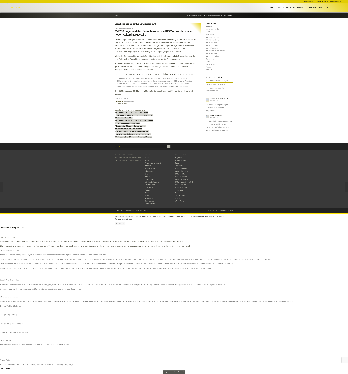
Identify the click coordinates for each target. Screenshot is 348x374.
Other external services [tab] (9, 297)
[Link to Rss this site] (339, 7)
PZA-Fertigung (150, 168)
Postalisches (210, 64)
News (131, 28)
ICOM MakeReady (212, 48)
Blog (116, 15)
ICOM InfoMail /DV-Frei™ (219, 99)
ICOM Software (211, 53)
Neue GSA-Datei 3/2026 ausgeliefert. (217, 81)
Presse (208, 67)
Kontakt (147, 193)
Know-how (210, 59)
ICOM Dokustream (213, 40)
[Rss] (188, 146)
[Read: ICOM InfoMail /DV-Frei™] (207, 99)
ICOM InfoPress (212, 45)
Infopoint (148, 166)
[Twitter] (179, 146)
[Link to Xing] (337, 7)
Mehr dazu (121, 223)
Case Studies (150, 179)
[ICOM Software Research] (13, 7)
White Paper (210, 70)
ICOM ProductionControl (215, 51)
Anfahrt (147, 160)
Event (116, 28)
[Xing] (184, 146)
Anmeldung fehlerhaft (153, 163)
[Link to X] (334, 7)
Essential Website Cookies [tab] (10, 250)
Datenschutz (149, 201)
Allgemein (210, 26)
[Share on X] (117, 106)
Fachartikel (210, 34)
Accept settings (168, 372)
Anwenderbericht (212, 29)
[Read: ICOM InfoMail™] (207, 116)
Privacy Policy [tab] (5, 360)
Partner (147, 190)
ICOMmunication (124, 28)
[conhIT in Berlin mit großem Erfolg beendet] (1, 187)
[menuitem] (272, 7)
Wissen (147, 177)
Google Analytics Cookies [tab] (9, 280)
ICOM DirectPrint (212, 37)
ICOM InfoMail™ (216, 115)
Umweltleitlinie (150, 204)
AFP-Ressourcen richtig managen (216, 84)
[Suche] (327, 7)
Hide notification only (178, 372)
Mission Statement (152, 182)
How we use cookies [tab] (8, 237)
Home (147, 158)
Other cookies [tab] (5, 340)
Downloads (149, 187)
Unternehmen (150, 185)
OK (116, 223)
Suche (147, 196)
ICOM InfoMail (211, 43)
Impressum (149, 198)
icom (126, 98)
